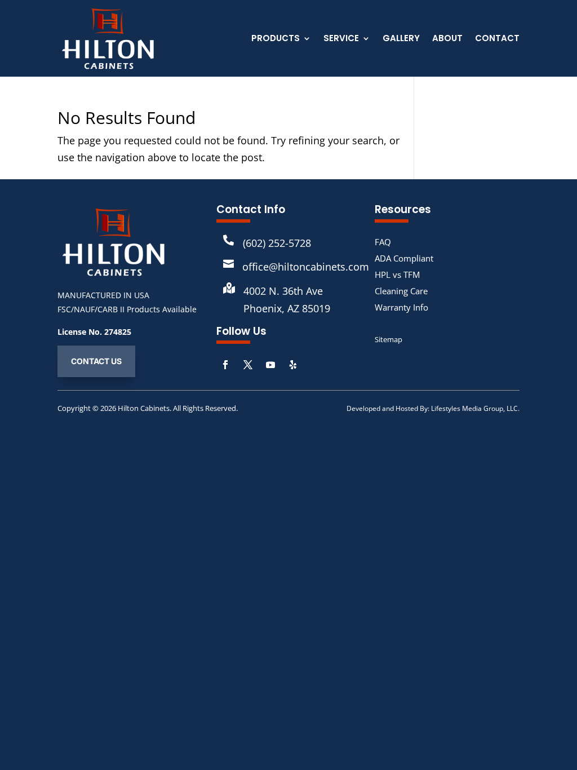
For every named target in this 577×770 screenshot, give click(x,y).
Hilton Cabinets (144, 408)
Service (341, 39)
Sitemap (388, 339)
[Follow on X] (248, 365)
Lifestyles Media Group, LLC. (475, 408)
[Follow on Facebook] (225, 365)
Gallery (401, 39)
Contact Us (96, 361)
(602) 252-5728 (277, 243)
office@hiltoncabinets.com (305, 266)
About (447, 39)
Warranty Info (401, 307)
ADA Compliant (404, 258)
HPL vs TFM (397, 274)
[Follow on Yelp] (293, 365)
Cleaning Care (401, 291)
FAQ (383, 241)
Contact (497, 39)
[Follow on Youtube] (270, 365)
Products (275, 39)
